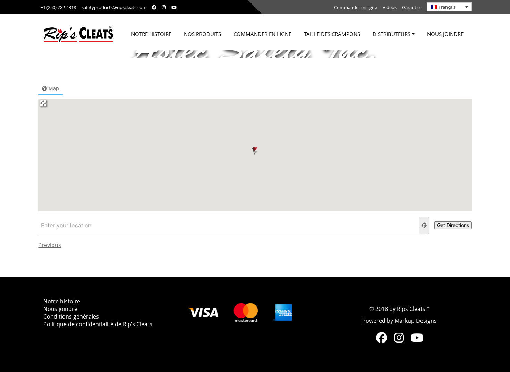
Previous (49, 245)
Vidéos (390, 7)
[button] (254, 151)
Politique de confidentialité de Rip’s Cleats (97, 324)
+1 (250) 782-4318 (58, 7)
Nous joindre (445, 34)
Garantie (411, 7)
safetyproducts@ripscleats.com (114, 7)
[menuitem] (449, 6)
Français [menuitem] (447, 7)
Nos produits (202, 34)
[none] (449, 6)
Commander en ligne (355, 7)
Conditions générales (71, 316)
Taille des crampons (332, 34)
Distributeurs (391, 34)
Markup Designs (415, 320)
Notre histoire (151, 34)
